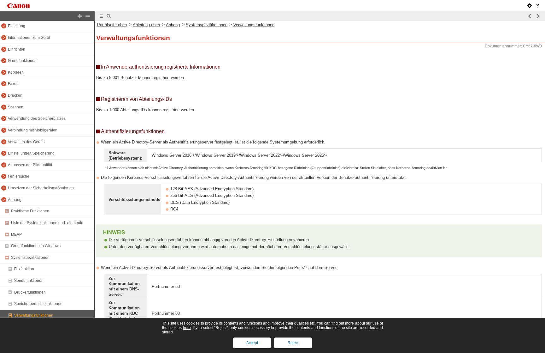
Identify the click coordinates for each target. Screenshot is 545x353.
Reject (293, 343)
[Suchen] (108, 16)
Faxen (13, 84)
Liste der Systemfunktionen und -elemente (47, 223)
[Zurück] (529, 16)
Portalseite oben (112, 24)
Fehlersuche (18, 176)
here (187, 328)
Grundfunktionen (22, 60)
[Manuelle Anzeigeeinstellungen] (529, 5)
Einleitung (16, 26)
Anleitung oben (146, 24)
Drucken (15, 95)
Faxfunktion (24, 269)
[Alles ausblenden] (87, 16)
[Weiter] (537, 16)
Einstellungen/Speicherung (31, 153)
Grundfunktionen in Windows (36, 246)
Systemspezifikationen (30, 257)
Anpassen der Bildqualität (30, 165)
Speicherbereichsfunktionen (38, 303)
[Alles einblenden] (79, 16)
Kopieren (16, 72)
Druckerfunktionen (30, 292)
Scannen (15, 107)
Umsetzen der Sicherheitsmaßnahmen (41, 188)
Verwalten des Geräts (26, 142)
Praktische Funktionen (30, 211)
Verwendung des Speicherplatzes (37, 118)
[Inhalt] (100, 16)
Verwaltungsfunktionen (33, 315)
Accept (252, 343)
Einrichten (16, 49)
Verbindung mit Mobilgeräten (32, 130)
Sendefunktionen (29, 280)
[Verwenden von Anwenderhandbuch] (537, 5)
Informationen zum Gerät (29, 37)
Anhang (14, 200)
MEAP (16, 234)
